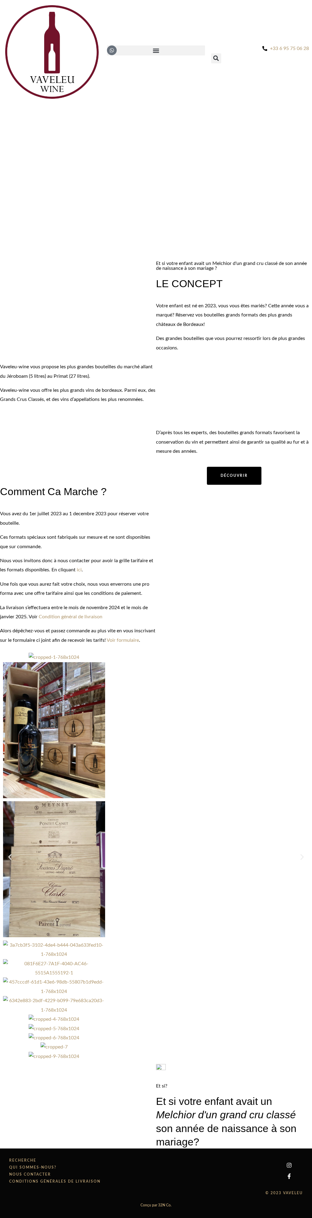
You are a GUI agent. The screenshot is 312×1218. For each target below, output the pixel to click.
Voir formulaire (123, 640)
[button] (10, 857)
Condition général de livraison (70, 616)
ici (79, 569)
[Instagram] (289, 1165)
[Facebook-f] (289, 1176)
